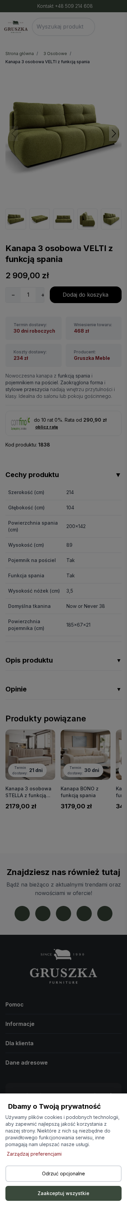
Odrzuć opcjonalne (63, 1173)
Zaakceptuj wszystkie (63, 1193)
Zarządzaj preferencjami (34, 1154)
